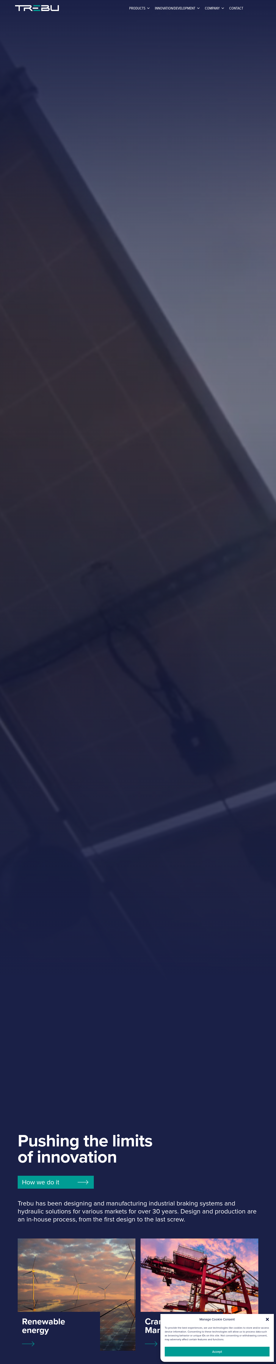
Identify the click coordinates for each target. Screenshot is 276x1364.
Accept (217, 1351)
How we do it (40, 1182)
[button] (267, 1319)
